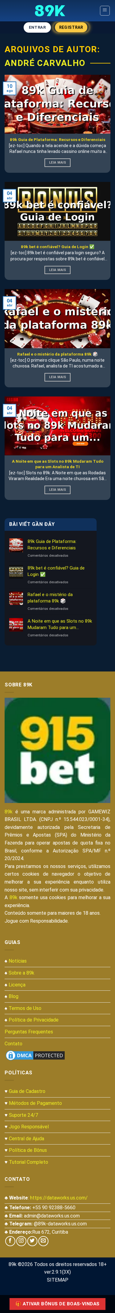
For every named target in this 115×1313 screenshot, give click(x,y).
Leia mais (57, 163)
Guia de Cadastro (27, 1091)
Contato (13, 1044)
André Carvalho (45, 63)
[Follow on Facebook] (10, 1241)
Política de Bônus (28, 1150)
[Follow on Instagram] (21, 1241)
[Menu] (105, 11)
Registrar (71, 27)
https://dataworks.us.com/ (59, 1198)
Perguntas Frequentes (29, 1032)
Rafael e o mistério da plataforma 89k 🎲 (50, 598)
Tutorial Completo (28, 1162)
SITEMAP (57, 1280)
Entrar (37, 27)
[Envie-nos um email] (43, 1241)
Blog (13, 996)
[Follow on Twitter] (32, 1241)
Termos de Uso (25, 1008)
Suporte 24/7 (23, 1115)
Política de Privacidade (34, 1020)
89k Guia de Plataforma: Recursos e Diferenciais (52, 545)
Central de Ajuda (26, 1138)
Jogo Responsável (29, 1127)
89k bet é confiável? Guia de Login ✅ (56, 571)
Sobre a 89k (21, 973)
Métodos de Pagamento (35, 1103)
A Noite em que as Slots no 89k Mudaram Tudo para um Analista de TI (60, 624)
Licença (17, 985)
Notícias (18, 961)
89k (9, 812)
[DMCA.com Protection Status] (35, 1055)
